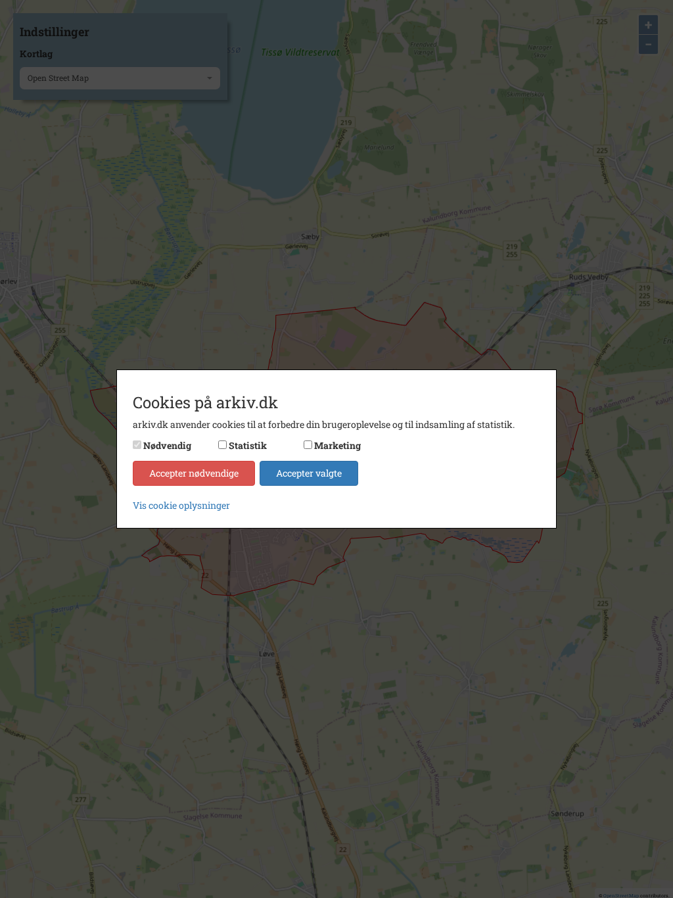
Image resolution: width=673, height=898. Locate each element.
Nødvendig (167, 445)
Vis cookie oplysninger (181, 505)
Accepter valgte (309, 473)
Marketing (337, 445)
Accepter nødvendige (194, 473)
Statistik (248, 445)
